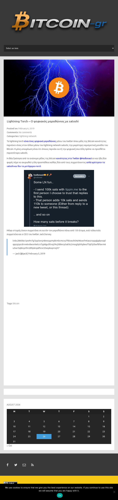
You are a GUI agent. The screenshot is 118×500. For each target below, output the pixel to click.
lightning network (28, 136)
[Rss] (32, 465)
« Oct (9, 445)
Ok (59, 495)
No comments (25, 132)
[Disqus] (59, 343)
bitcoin (16, 303)
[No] (114, 491)
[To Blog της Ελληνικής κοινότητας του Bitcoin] (59, 23)
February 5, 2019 (36, 253)
